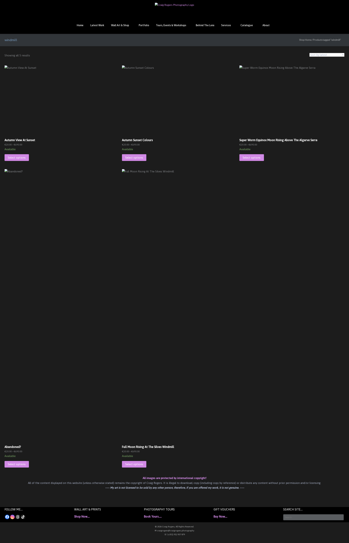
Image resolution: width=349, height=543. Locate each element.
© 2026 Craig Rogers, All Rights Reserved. (174, 526)
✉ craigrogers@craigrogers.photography (174, 530)
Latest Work (97, 25)
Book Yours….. (153, 516)
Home (80, 25)
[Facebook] (7, 517)
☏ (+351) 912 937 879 (174, 534)
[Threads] (17, 517)
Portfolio (144, 25)
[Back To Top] (339, 534)
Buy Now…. (220, 516)
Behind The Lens (205, 25)
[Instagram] (12, 517)
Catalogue (246, 25)
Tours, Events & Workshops (171, 25)
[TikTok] (23, 517)
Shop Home (305, 39)
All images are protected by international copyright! (174, 478)
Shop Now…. (82, 516)
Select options (17, 157)
